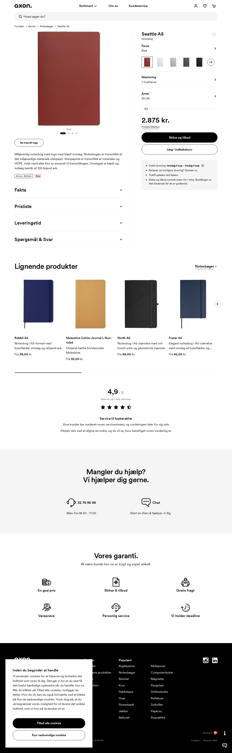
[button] (180, 48)
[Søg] (19, 16)
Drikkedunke (159, 692)
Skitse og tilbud (179, 137)
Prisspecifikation (151, 126)
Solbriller (157, 705)
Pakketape (126, 692)
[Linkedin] (215, 661)
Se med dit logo (29, 142)
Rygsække (158, 717)
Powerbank (126, 705)
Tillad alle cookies (49, 723)
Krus (122, 685)
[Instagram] (205, 661)
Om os (113, 6)
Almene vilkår (210, 740)
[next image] (119, 77)
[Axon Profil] (23, 6)
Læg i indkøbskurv (179, 149)
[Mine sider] (195, 6)
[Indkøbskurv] (214, 6)
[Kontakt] (224, 733)
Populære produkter (97, 672)
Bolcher (124, 679)
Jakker (123, 711)
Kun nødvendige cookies (49, 735)
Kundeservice (138, 6)
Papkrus (156, 711)
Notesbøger (46, 26)
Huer (122, 698)
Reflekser (157, 698)
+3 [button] (210, 62)
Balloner (124, 717)
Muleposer (158, 666)
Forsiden (19, 26)
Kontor (32, 26)
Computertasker (162, 672)
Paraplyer (157, 685)
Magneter (157, 679)
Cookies (195, 740)
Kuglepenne (127, 666)
